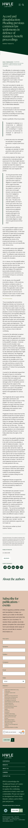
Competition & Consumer (10, 700)
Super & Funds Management (11, 724)
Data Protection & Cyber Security (12, 701)
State (4, 678)
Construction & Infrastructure (11, 697)
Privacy (6, 718)
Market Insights (9, 61)
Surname (5, 646)
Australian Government (10, 692)
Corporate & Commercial (10, 698)
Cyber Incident (15, 818)
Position (5, 654)
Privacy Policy (13, 819)
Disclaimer (5, 819)
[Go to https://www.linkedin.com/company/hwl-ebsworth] (5, 810)
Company (6, 662)
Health (6, 709)
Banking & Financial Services (11, 695)
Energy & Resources (9, 704)
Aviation (6, 694)
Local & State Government (10, 715)
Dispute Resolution (9, 703)
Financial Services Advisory (11, 706)
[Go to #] (23, 5)
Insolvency (7, 710)
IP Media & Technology (10, 713)
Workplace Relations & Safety (11, 727)
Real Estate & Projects (9, 719)
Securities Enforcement (10, 721)
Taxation (7, 725)
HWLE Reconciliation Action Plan (11, 805)
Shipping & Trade (8, 722)
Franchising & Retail (9, 707)
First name (6, 638)
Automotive (7, 691)
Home (4, 61)
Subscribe (15, 810)
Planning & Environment (10, 716)
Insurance (6, 558)
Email (4, 670)
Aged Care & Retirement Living (12, 689)
